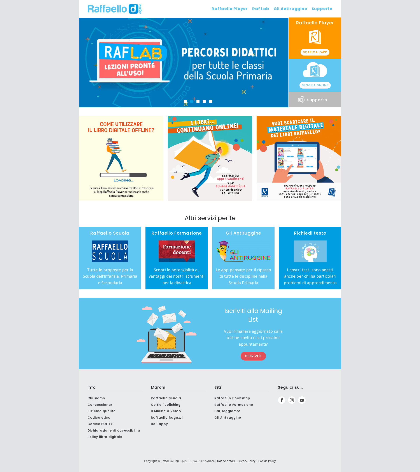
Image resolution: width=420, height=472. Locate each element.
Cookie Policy (267, 461)
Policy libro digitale (105, 437)
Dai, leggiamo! (227, 411)
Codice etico (99, 417)
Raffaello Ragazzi (167, 417)
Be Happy (159, 424)
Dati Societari (226, 461)
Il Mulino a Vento (166, 411)
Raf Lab (260, 8)
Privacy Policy (247, 461)
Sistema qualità (102, 411)
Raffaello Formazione (233, 404)
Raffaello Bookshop (232, 398)
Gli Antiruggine (290, 8)
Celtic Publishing (166, 404)
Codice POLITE (100, 424)
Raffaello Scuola (166, 398)
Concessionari (100, 404)
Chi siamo (96, 398)
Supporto (322, 8)
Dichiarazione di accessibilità (114, 430)
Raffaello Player (230, 8)
